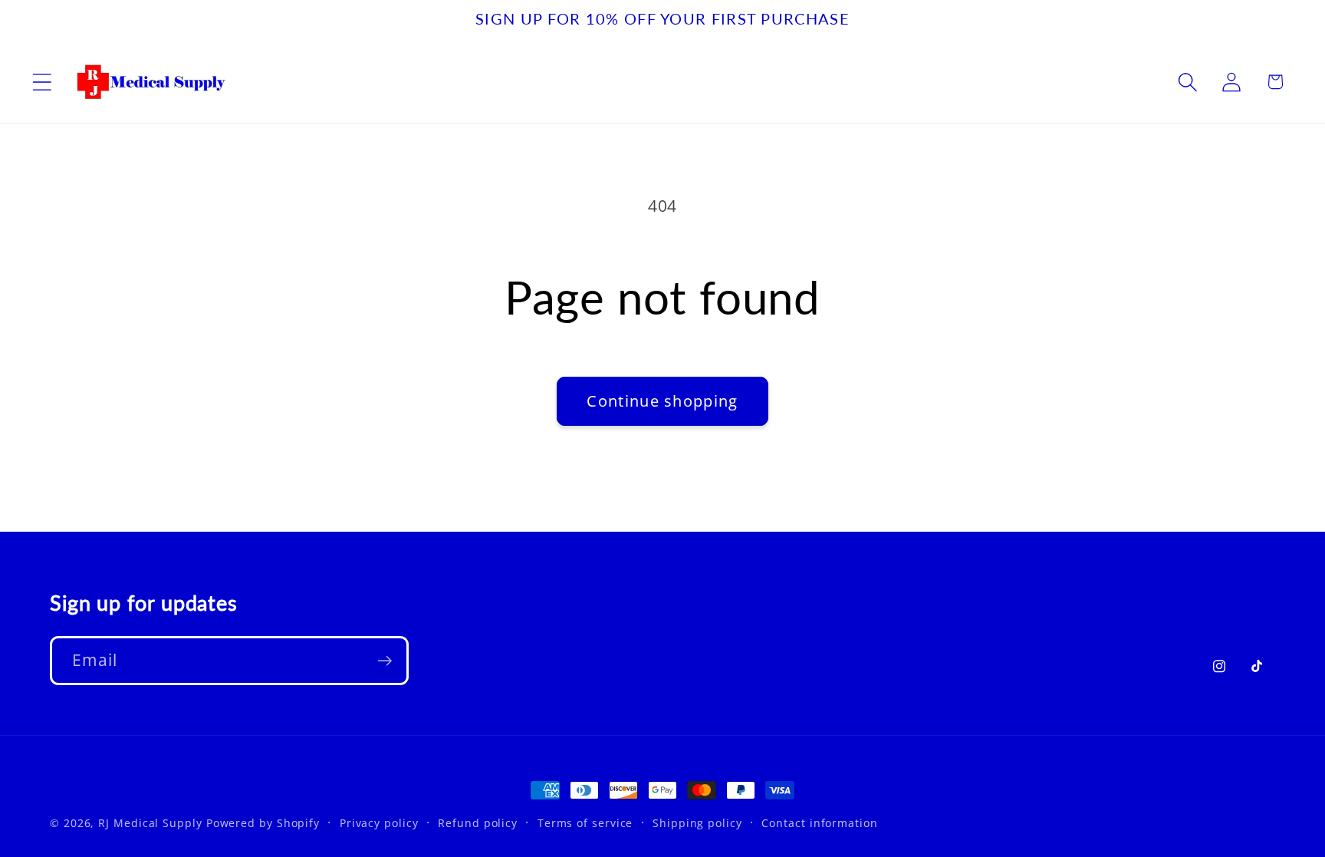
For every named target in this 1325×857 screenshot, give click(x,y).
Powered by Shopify (263, 823)
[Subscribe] (384, 661)
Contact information (819, 823)
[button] (42, 82)
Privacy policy (379, 823)
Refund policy (478, 823)
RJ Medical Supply (150, 823)
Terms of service (585, 823)
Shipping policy (697, 823)
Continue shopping (662, 401)
